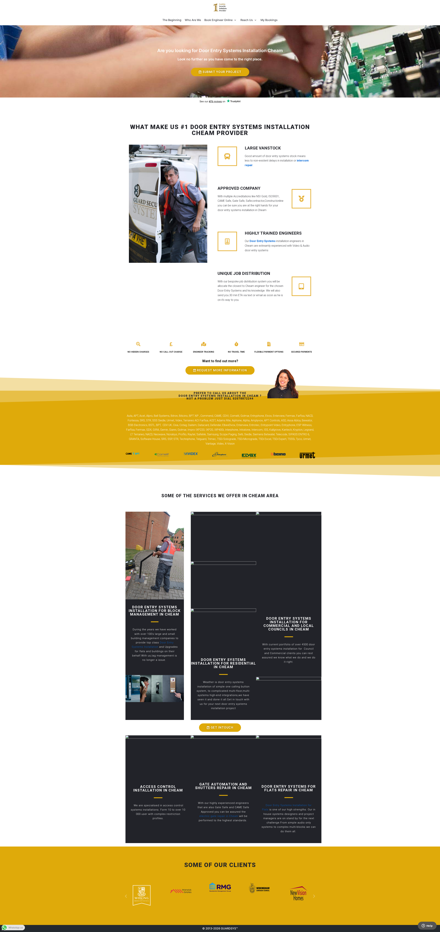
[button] (220, 72)
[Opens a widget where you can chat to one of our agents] (427, 926)
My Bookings (269, 20)
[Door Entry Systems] (220, 7)
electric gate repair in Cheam (218, 816)
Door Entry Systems (263, 241)
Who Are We (193, 20)
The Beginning (171, 20)
